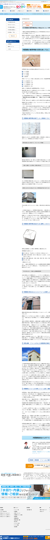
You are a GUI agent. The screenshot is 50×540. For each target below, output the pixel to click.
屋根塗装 (15, 516)
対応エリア (42, 511)
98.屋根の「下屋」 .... (12, 32)
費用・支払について (43, 509)
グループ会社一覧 (3, 511)
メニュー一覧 (16, 509)
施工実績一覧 (29, 509)
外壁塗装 (9, 43)
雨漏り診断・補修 (17, 519)
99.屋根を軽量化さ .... (12, 29)
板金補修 (15, 526)
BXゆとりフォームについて (5, 513)
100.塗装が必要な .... (12, 27)
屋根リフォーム (11, 46)
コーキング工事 (16, 523)
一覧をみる (12, 35)
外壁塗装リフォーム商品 (18, 514)
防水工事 (15, 521)
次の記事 (30, 466)
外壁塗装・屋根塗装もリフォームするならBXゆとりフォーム (11, 13)
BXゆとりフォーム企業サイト (5, 516)
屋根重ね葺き (16, 518)
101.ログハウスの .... (12, 24)
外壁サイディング (17, 513)
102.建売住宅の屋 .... (12, 22)
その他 (9, 49)
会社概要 (1, 509)
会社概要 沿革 (43, 1)
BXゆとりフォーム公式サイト (5, 514)
